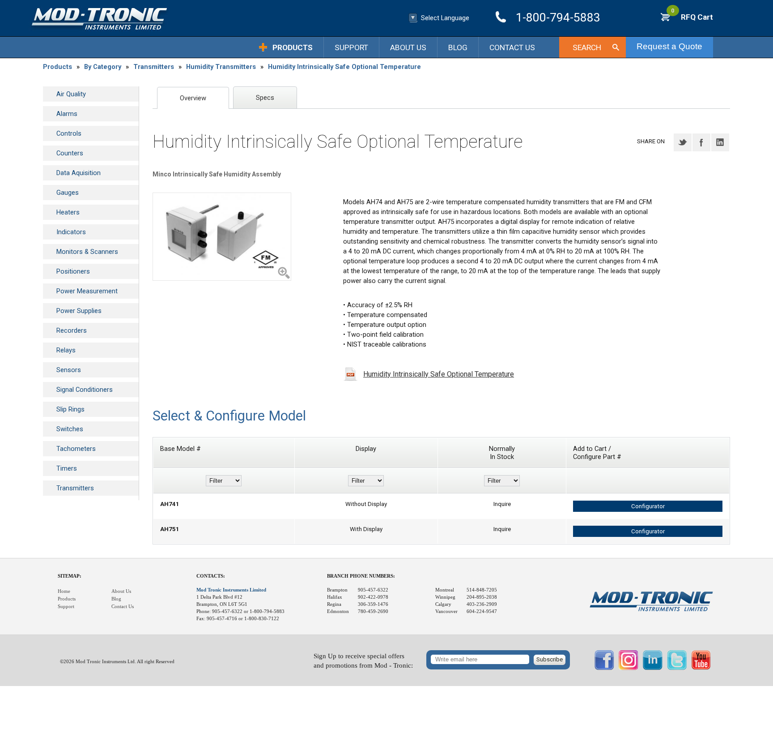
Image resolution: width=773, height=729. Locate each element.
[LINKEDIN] (653, 668)
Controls (68, 133)
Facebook (701, 142)
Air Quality (71, 94)
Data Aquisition (78, 173)
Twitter (683, 142)
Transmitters (153, 67)
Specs (265, 98)
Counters (69, 153)
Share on (651, 141)
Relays (66, 350)
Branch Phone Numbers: (361, 576)
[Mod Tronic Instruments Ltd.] (99, 19)
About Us (408, 47)
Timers (66, 468)
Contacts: (210, 576)
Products (292, 47)
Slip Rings (70, 409)
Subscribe (549, 659)
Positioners (73, 271)
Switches (69, 429)
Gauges (67, 193)
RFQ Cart (692, 17)
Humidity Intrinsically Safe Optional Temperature (344, 67)
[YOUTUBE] (701, 668)
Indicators (71, 232)
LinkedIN (720, 142)
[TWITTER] (677, 668)
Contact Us (512, 47)
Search (587, 47)
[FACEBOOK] (604, 668)
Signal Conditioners (84, 390)
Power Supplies (79, 311)
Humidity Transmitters (221, 67)
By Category (102, 67)
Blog (457, 47)
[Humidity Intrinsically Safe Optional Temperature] (222, 237)
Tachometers (76, 449)
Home (64, 591)
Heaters (68, 212)
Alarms (66, 114)
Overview (193, 98)
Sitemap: (69, 576)
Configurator (648, 506)
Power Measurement (87, 291)
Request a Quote (669, 46)
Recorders (71, 330)
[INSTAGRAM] (628, 668)
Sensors (68, 370)
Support (351, 47)
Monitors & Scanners (87, 252)
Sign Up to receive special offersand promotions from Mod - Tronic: (363, 660)
